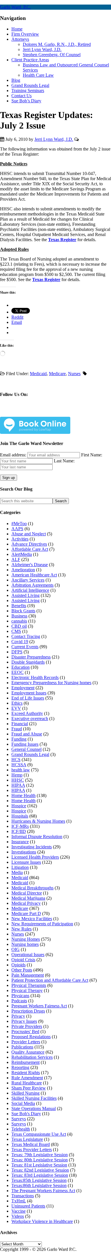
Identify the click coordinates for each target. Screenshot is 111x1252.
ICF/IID (18, 831)
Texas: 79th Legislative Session (39, 1154)
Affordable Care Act (29, 549)
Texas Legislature (27, 1139)
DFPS (16, 651)
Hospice (18, 805)
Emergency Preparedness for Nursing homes (51, 682)
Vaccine (18, 1211)
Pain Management (27, 975)
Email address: (13, 454)
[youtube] (57, 412)
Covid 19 (19, 641)
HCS (15, 759)
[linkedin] (44, 412)
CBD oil (19, 626)
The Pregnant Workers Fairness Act (43, 1190)
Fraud (16, 728)
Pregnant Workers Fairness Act (39, 1005)
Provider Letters (25, 1041)
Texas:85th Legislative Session (39, 1180)
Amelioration (23, 569)
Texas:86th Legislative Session (39, 1185)
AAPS (17, 528)
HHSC (17, 780)
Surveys (18, 1118)
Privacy (18, 1016)
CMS (16, 631)
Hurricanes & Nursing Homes (38, 821)
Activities (19, 538)
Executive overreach (29, 718)
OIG (15, 949)
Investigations (23, 851)
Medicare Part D (26, 913)
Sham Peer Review (28, 1088)
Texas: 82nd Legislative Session (40, 1170)
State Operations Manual (33, 1108)
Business (19, 615)
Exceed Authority (27, 713)
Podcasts (19, 1000)
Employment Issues (28, 692)
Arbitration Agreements (32, 585)
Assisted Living (25, 595)
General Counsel (26, 749)
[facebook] (17, 412)
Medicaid (38, 373)
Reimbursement (25, 1062)
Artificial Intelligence (30, 590)
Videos (17, 1216)
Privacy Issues (24, 1021)
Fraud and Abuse (26, 733)
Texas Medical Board (30, 1144)
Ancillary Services (27, 580)
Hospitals (19, 816)
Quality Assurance (27, 1052)
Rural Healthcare (26, 1082)
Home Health (23, 795)
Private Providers (26, 1026)
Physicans (20, 995)
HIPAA (18, 785)
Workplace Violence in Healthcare (42, 1221)
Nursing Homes (25, 939)
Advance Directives (29, 544)
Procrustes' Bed (25, 1031)
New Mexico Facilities (31, 918)
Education (20, 667)
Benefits (18, 605)
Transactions (22, 1195)
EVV (16, 708)
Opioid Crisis (23, 959)
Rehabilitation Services (32, 1057)
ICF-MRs (20, 826)
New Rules (21, 928)
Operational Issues (27, 954)
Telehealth (20, 1129)
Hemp (16, 775)
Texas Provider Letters (31, 1149)
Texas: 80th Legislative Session (39, 1159)
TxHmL (18, 1200)
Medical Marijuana (28, 898)
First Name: (91, 454)
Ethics (16, 703)
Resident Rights (25, 1072)
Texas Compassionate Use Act (38, 1134)
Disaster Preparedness (31, 657)
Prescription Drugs (28, 1011)
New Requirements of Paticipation (42, 923)
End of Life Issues (27, 698)
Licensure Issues (26, 862)
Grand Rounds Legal (30, 754)
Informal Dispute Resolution (36, 836)
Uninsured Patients (28, 1206)
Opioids (18, 964)
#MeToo (19, 523)
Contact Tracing (25, 636)
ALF (15, 559)
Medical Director (26, 893)
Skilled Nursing (25, 1093)
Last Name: (64, 460)
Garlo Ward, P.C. (15, 7)
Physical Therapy (27, 990)
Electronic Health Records (35, 677)
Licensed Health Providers (35, 857)
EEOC (17, 672)
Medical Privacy (26, 903)
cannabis (19, 621)
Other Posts (21, 970)
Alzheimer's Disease (29, 564)
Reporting (20, 1067)
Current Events (24, 646)
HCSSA (18, 764)
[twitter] (30, 412)
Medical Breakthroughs (32, 887)
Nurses (74, 373)
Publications (22, 1046)
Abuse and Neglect (28, 533)
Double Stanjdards (28, 662)
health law (20, 769)
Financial (19, 723)
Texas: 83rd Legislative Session (39, 1175)
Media (17, 872)
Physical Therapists (28, 985)
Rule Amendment (27, 1077)
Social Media (23, 1103)
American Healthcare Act (34, 574)
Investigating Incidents (31, 846)
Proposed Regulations (31, 1036)
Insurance (20, 841)
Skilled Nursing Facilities (34, 1098)
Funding (18, 739)
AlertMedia (21, 554)
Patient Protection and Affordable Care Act (49, 980)
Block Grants (23, 610)
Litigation (20, 867)
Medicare (57, 373)
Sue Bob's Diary (26, 1113)
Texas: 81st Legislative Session (39, 1164)
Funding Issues (24, 744)
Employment (22, 687)
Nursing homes (25, 944)
